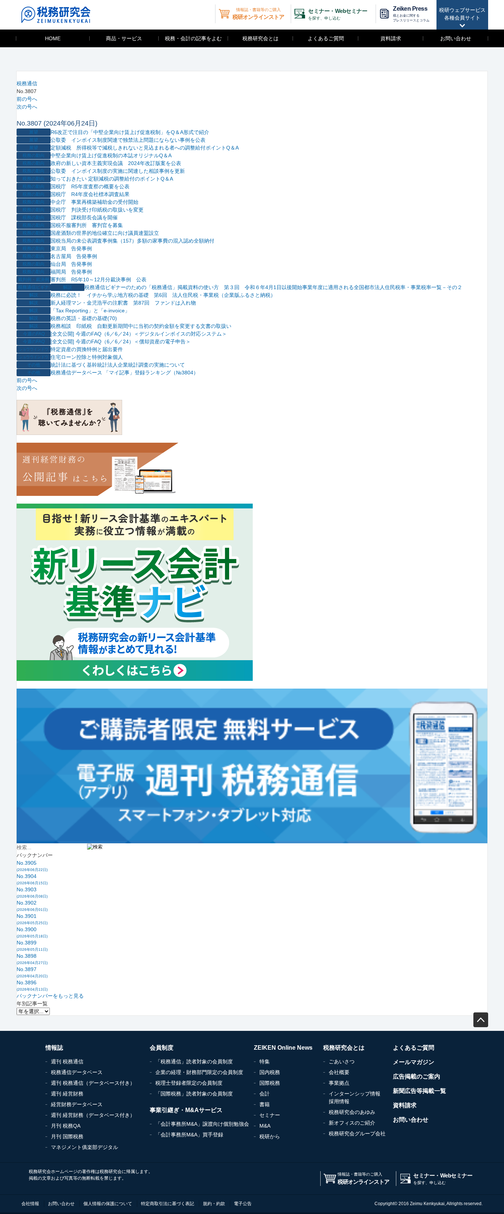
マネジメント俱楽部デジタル (84, 1147)
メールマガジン (413, 1062)
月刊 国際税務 (67, 1136)
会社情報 (30, 1203)
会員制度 (161, 1048)
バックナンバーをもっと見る (50, 996)
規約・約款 (214, 1203)
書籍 (264, 1104)
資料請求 (390, 38)
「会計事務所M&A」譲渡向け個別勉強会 (202, 1124)
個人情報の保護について (107, 1203)
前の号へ (27, 99)
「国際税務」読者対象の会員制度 (194, 1094)
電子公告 (243, 1203)
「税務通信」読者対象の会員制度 (194, 1061)
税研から (269, 1136)
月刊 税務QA (65, 1126)
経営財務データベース (77, 1104)
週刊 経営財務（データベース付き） (93, 1115)
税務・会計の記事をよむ (193, 38)
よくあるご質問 (326, 38)
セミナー (269, 1115)
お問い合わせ (455, 38)
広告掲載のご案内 (416, 1076)
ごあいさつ (342, 1061)
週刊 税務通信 (67, 1061)
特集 (264, 1061)
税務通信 (27, 83)
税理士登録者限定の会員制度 (188, 1083)
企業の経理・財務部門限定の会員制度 (199, 1072)
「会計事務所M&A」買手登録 (189, 1135)
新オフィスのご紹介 (352, 1123)
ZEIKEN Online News (283, 1048)
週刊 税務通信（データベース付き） (93, 1083)
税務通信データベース (77, 1072)
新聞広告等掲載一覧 (419, 1091)
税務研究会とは (260, 38)
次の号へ (27, 107)
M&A (264, 1126)
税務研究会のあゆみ (352, 1112)
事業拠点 (339, 1083)
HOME (53, 38)
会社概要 (339, 1072)
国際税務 (269, 1083)
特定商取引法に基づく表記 (167, 1203)
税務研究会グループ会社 (357, 1133)
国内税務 (269, 1072)
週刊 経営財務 (67, 1094)
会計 (264, 1094)
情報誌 (54, 1048)
